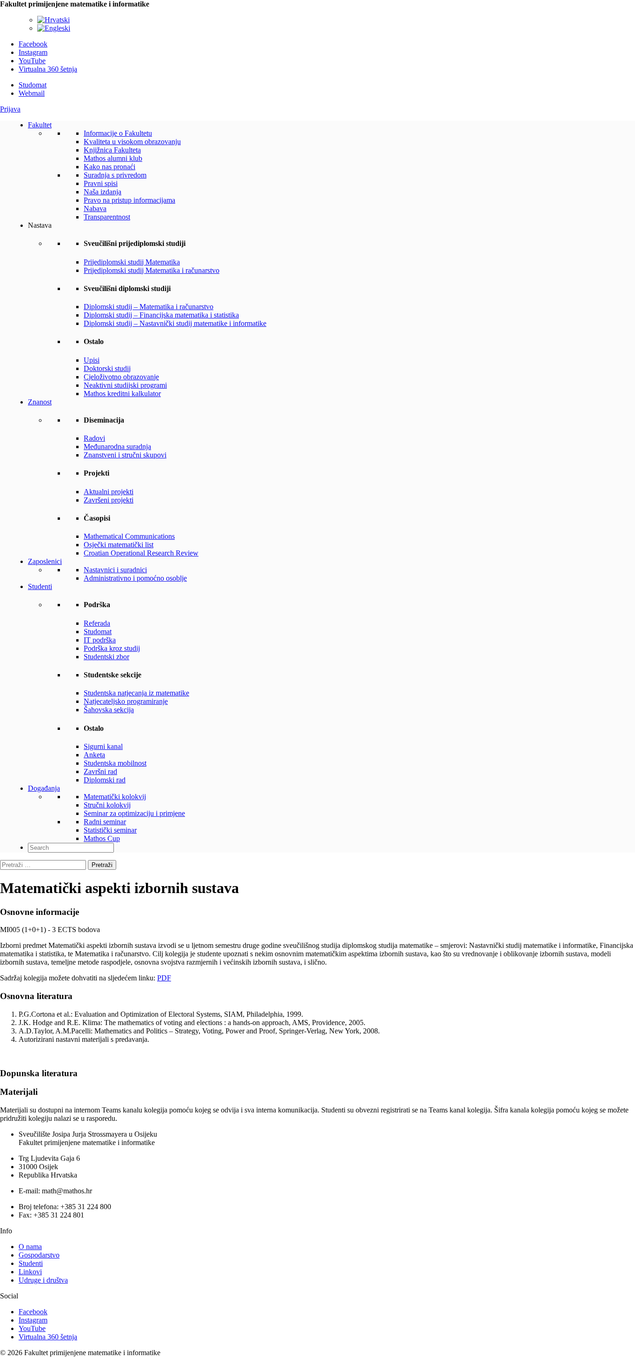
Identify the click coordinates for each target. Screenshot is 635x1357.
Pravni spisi (101, 183)
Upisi (91, 360)
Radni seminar (105, 822)
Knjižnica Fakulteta (112, 150)
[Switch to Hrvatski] (53, 20)
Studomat (32, 85)
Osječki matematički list (118, 545)
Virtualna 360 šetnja (48, 69)
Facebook (33, 44)
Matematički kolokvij (115, 797)
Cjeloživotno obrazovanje (121, 377)
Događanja (44, 788)
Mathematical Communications (129, 536)
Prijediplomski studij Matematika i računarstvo (151, 270)
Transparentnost (107, 217)
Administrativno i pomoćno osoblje (135, 578)
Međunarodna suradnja (117, 446)
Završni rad (100, 771)
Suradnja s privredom (115, 175)
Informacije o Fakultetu (118, 133)
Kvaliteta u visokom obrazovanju (132, 142)
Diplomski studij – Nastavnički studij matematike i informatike (175, 323)
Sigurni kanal (103, 746)
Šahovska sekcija (109, 710)
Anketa (94, 755)
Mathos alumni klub (113, 158)
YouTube (32, 61)
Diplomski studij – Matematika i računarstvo (148, 307)
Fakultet (40, 125)
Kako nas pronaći (109, 167)
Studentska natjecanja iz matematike (136, 693)
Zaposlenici (45, 561)
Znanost (40, 402)
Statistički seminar (110, 830)
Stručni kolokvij (107, 805)
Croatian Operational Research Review (141, 553)
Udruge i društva (43, 1280)
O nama (30, 1247)
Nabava (95, 208)
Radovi (94, 438)
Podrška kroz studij (112, 648)
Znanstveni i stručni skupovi (125, 455)
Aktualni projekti (108, 492)
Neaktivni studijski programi (125, 385)
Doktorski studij (107, 368)
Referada (97, 623)
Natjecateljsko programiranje (126, 701)
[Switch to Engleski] (53, 28)
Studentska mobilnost (115, 763)
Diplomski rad (105, 780)
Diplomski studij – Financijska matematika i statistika (161, 315)
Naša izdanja (102, 192)
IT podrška (100, 640)
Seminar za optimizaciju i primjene (134, 813)
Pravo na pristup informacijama (129, 200)
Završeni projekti (108, 500)
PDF (164, 978)
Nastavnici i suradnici (115, 570)
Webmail (32, 93)
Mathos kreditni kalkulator (122, 393)
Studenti (40, 586)
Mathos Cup (102, 838)
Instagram (33, 52)
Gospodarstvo (39, 1255)
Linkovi (30, 1272)
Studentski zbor (106, 657)
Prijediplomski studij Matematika (132, 262)
